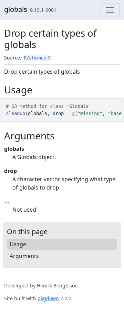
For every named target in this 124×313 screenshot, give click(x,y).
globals (15, 9)
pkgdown (48, 298)
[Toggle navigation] (110, 10)
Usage (18, 244)
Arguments (24, 256)
